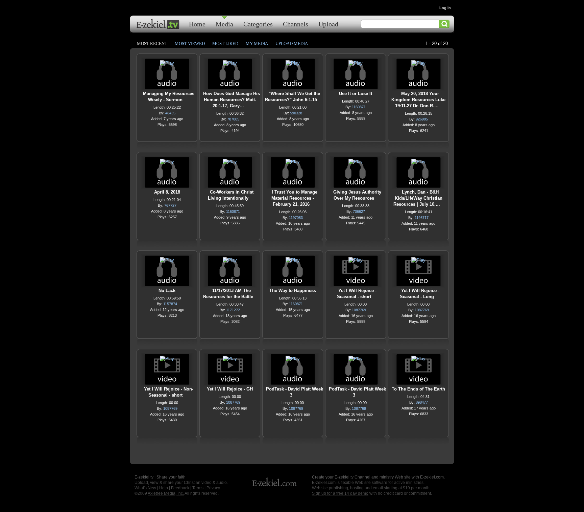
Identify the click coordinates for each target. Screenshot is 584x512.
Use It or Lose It (355, 93)
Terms (197, 488)
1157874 (170, 304)
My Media (257, 43)
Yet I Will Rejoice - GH (230, 389)
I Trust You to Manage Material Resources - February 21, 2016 (294, 198)
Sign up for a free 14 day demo (340, 493)
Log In (445, 8)
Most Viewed (190, 43)
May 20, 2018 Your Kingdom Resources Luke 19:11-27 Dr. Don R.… (418, 99)
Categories (258, 23)
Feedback (180, 488)
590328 (296, 113)
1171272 (233, 310)
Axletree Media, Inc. (166, 493)
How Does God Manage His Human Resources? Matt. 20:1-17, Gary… (231, 99)
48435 (170, 113)
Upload (328, 23)
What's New (145, 488)
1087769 (359, 310)
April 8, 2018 (167, 192)
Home (197, 23)
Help (163, 488)
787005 (233, 119)
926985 (422, 119)
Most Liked (225, 43)
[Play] (167, 64)
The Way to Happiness (292, 290)
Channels (295, 23)
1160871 (359, 107)
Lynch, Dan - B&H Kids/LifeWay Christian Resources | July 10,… (417, 198)
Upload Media (291, 43)
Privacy (213, 488)
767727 (170, 205)
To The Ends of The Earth (418, 389)
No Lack (167, 290)
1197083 (296, 218)
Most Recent (152, 43)
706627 (359, 211)
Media (224, 23)
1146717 (422, 218)
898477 (422, 402)
